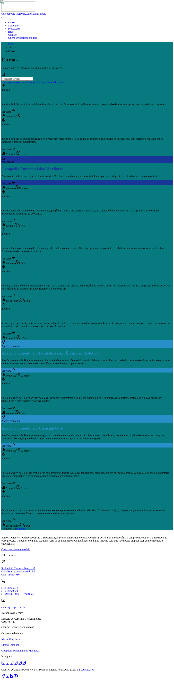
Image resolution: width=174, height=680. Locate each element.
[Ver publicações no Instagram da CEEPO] (24, 663)
